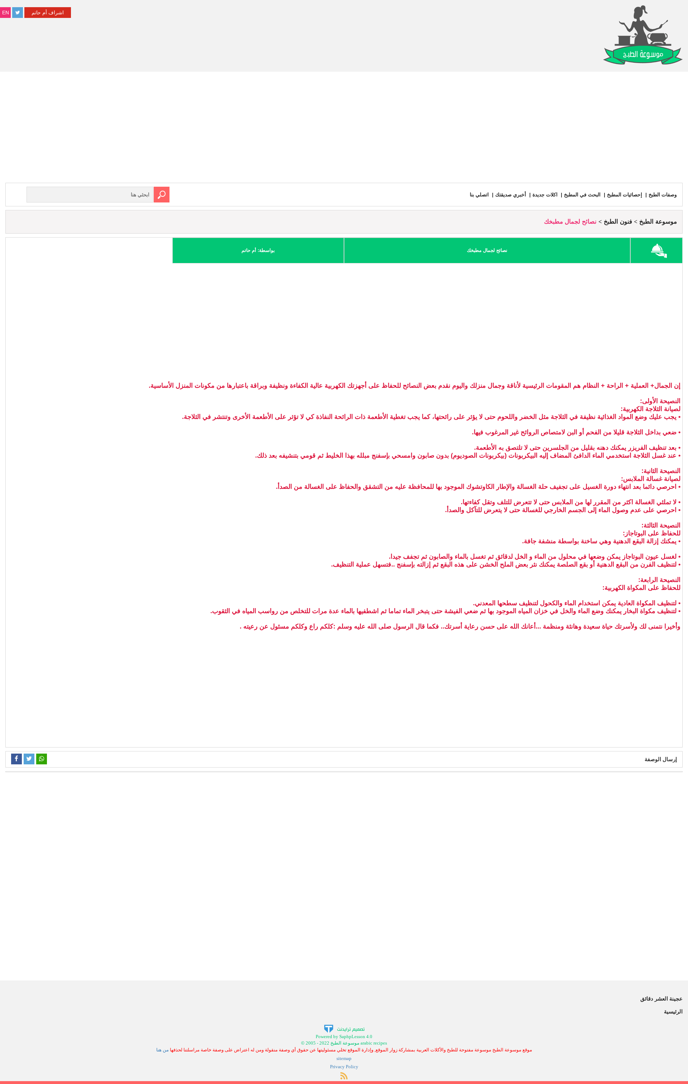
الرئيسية (673, 1011)
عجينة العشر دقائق (661, 998)
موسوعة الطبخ (658, 221)
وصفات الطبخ (663, 194)
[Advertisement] (344, 129)
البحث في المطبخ (582, 194)
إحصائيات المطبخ (624, 194)
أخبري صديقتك (510, 194)
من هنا (162, 1049)
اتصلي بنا (479, 194)
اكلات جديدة (545, 194)
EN (5, 12)
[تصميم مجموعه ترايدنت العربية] (344, 1028)
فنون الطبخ (618, 221)
